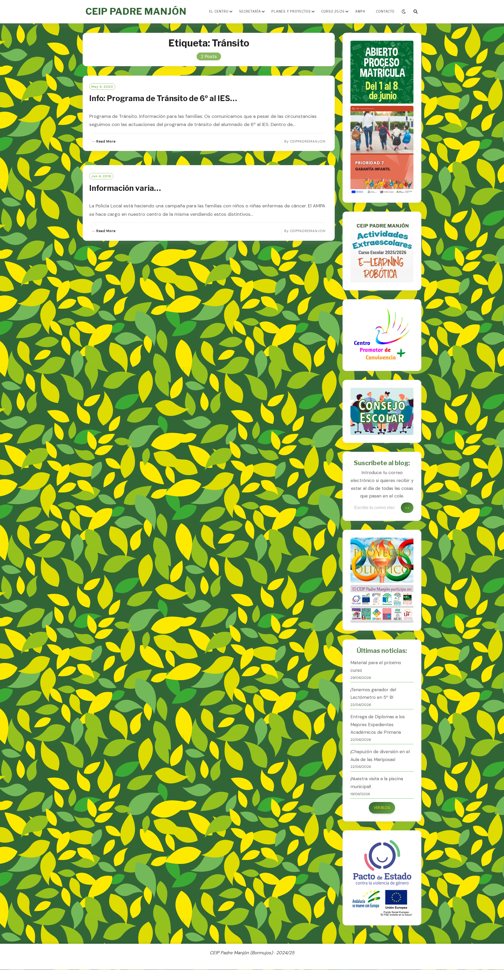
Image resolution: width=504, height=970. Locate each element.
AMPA (360, 11)
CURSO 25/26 (333, 11)
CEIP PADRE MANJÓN (135, 11)
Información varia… (125, 188)
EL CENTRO (219, 11)
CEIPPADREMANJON (308, 141)
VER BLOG (382, 807)
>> (407, 507)
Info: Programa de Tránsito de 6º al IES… (163, 98)
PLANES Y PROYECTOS (291, 11)
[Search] (415, 11)
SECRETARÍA (250, 11)
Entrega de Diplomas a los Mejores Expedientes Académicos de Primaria (377, 724)
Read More (106, 141)
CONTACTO (385, 11)
